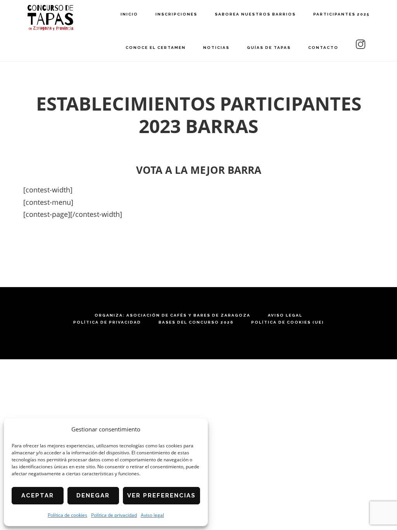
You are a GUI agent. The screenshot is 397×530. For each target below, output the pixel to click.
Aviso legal (152, 515)
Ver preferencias (161, 495)
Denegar (93, 495)
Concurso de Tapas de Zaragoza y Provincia (50, 17)
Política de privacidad (114, 515)
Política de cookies (67, 515)
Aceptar (37, 495)
